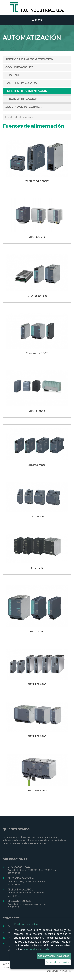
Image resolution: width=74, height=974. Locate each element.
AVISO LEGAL (10, 964)
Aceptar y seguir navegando (53, 955)
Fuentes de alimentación (26, 90)
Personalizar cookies (57, 962)
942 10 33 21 (14, 884)
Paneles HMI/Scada (21, 83)
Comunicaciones (19, 67)
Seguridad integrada (23, 106)
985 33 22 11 (14, 873)
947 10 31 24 (14, 907)
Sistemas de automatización (29, 59)
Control (12, 75)
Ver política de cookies (37, 949)
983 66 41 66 (14, 895)
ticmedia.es (65, 970)
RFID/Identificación (21, 98)
